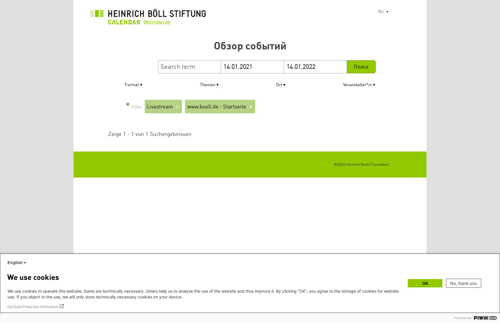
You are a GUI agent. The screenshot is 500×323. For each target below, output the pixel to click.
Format (132, 85)
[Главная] (148, 18)
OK (425, 283)
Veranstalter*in (357, 85)
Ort (279, 85)
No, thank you (463, 283)
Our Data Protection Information (32, 306)
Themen (207, 85)
